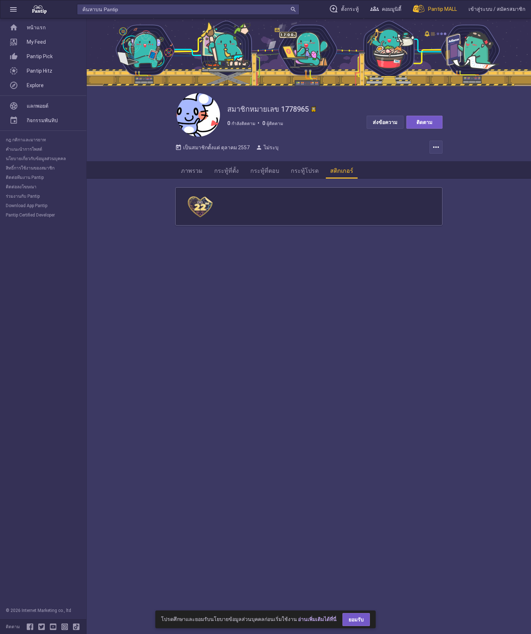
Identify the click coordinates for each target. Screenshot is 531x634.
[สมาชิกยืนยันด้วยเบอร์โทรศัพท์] (313, 109)
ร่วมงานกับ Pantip (23, 196)
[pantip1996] (54, 626)
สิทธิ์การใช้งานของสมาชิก (30, 168)
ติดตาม (424, 122)
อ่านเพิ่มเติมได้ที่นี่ (317, 619)
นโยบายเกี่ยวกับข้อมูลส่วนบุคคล (36, 158)
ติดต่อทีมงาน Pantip (25, 177)
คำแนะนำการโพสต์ (24, 149)
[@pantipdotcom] (66, 626)
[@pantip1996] (76, 626)
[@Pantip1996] (43, 626)
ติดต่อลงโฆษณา (21, 186)
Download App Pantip (26, 205)
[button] (13, 9)
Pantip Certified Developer (30, 215)
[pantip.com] (39, 9)
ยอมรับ (356, 619)
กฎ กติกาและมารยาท (26, 139)
